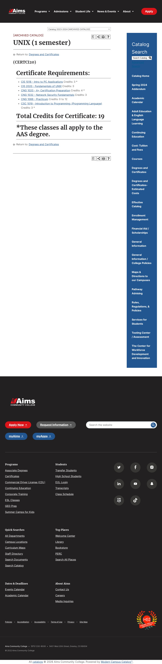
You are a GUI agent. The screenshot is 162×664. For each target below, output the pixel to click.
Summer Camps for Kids (19, 512)
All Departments (15, 535)
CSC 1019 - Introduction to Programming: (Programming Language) (61, 103)
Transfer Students (66, 470)
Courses (137, 158)
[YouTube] (135, 484)
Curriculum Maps (15, 547)
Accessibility (40, 622)
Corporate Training (16, 494)
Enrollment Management (140, 217)
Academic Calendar (138, 100)
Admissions (61, 11)
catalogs (38, 661)
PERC (58, 553)
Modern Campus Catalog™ (117, 661)
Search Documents (16, 559)
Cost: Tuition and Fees (140, 147)
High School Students (68, 476)
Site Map (83, 622)
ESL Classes (12, 500)
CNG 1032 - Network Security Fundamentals (47, 94)
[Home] (17, 11)
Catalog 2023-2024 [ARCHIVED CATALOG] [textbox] (69, 29)
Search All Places (65, 559)
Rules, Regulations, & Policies (141, 306)
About (127, 11)
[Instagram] (152, 467)
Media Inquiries (64, 601)
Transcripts (62, 488)
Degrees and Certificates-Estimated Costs (140, 187)
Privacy (71, 622)
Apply (149, 11)
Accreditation (23, 622)
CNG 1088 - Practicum (34, 99)
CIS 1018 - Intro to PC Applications (42, 81)
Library (59, 541)
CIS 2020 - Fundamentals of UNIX (41, 86)
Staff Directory (14, 553)
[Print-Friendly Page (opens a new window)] (103, 37)
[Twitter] (119, 467)
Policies (8, 622)
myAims (14, 436)
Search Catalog (14, 565)
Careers (60, 595)
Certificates (12, 476)
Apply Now (16, 424)
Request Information (54, 424)
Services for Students (139, 321)
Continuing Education (138, 134)
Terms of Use (56, 622)
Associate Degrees (16, 470)
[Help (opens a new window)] (108, 37)
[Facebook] (135, 467)
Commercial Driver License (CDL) (25, 482)
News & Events (106, 11)
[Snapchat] (152, 484)
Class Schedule (64, 494)
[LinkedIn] (119, 484)
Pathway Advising (137, 291)
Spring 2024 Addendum (139, 87)
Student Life (82, 11)
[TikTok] (135, 500)
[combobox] (79, 29)
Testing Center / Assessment (141, 334)
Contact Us (62, 589)
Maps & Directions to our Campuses (141, 276)
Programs (41, 11)
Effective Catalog (137, 204)
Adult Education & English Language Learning (141, 117)
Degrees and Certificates (44, 54)
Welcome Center (65, 535)
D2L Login (61, 482)
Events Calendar (15, 589)
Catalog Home (140, 75)
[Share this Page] (98, 37)
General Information (139, 243)
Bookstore (61, 547)
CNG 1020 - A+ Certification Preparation (45, 90)
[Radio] (119, 500)
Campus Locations (16, 541)
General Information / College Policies (141, 258)
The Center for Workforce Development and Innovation (141, 352)
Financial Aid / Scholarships (140, 230)
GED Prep (11, 506)
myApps (42, 436)
